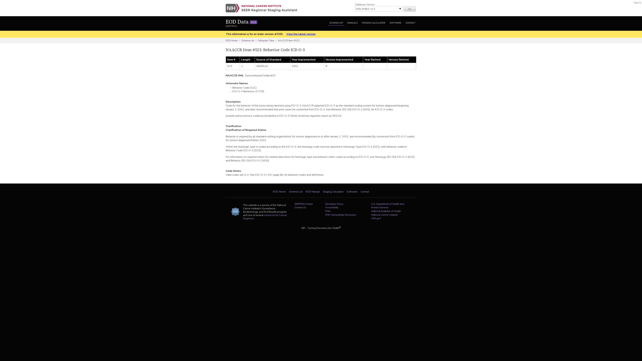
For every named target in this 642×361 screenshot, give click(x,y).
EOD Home (232, 40)
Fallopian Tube (266, 40)
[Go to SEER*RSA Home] (263, 8)
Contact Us (300, 207)
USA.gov (376, 218)
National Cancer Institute (384, 214)
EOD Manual (313, 191)
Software (395, 22)
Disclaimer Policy (334, 204)
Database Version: (365, 4)
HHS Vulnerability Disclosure (340, 214)
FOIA (328, 211)
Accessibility (331, 207)
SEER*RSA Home (303, 204)
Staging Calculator (373, 22)
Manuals (352, 22)
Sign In (637, 3)
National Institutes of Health (386, 211)
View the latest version (300, 34)
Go (409, 9)
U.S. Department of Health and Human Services (387, 205)
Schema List (336, 22)
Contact (410, 22)
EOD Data (241, 22)
